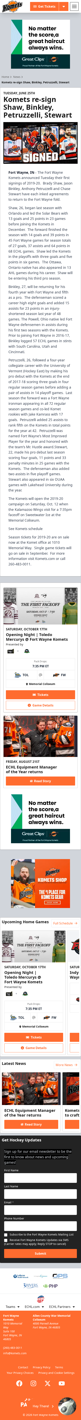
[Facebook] (19, 1383)
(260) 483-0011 (12, 1348)
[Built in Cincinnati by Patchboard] (40, 1402)
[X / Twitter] (47, 1383)
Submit (40, 1253)
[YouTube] (61, 1383)
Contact (23, 1367)
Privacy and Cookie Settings (56, 1373)
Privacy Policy (41, 1367)
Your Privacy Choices (20, 1373)
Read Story (42, 781)
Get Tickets (46, 6)
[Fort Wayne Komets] (12, 6)
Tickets (42, 695)
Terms (59, 1367)
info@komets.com (15, 1353)
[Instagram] (33, 1383)
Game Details (42, 705)
